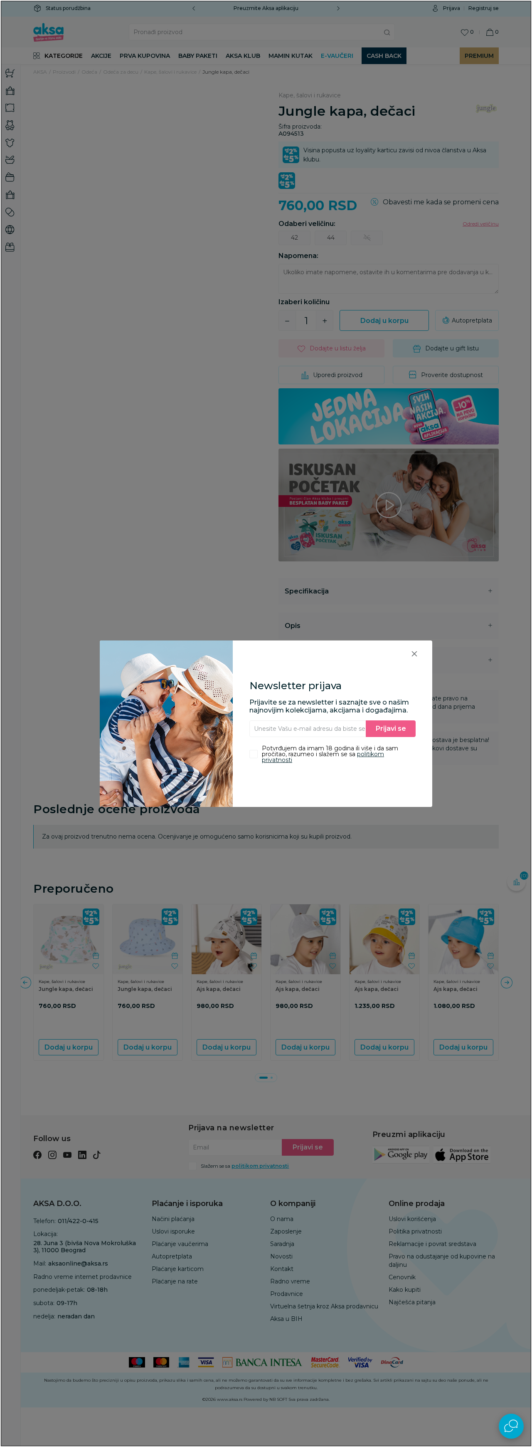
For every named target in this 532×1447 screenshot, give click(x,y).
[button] (414, 654)
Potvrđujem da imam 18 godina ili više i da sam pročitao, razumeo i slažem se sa (330, 754)
